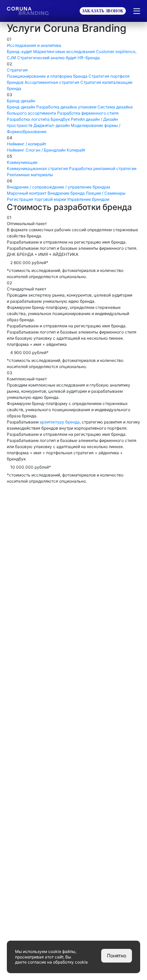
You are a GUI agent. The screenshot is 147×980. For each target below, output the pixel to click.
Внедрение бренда (66, 193)
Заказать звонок (103, 11)
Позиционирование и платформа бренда (47, 76)
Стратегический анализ (41, 57)
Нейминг (16, 150)
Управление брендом (88, 199)
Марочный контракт (26, 193)
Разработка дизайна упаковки (66, 106)
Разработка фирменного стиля (88, 113)
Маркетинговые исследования (64, 51)
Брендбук (60, 119)
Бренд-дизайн (21, 106)
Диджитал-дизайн (52, 125)
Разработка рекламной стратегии (102, 168)
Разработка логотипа (28, 119)
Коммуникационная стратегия (37, 168)
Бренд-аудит (19, 51)
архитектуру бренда (60, 421)
